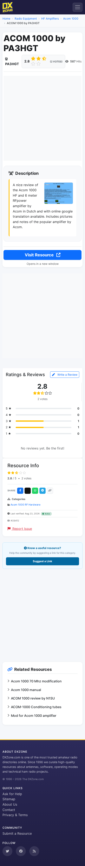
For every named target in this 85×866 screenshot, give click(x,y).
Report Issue (21, 529)
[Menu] (78, 7)
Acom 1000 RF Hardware (25, 504)
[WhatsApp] (35, 491)
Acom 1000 (70, 18)
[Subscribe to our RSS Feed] (34, 851)
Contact (8, 810)
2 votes (26, 478)
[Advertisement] (42, 118)
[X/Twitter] (28, 491)
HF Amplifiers (50, 18)
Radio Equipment (26, 18)
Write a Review (67, 374)
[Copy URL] (50, 491)
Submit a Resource (17, 833)
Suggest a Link (42, 561)
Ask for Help (12, 794)
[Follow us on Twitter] (7, 851)
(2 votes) (56, 61)
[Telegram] (42, 491)
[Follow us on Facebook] (21, 851)
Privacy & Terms (15, 815)
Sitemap (8, 799)
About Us (9, 804)
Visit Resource (40, 254)
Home (6, 18)
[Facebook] (20, 491)
